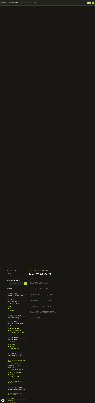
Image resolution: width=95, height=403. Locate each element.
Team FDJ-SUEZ (11, 346)
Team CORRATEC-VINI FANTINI (14, 315)
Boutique (30, 2)
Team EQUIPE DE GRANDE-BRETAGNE (16, 332)
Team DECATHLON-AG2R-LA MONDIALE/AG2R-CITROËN (14, 318)
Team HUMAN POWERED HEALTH (15, 353)
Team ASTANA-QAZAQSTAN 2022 (43, 306)
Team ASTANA (36, 318)
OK (25, 283)
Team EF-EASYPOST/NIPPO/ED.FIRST (16, 323)
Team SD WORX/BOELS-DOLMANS (15, 387)
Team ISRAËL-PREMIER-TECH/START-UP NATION (17, 361)
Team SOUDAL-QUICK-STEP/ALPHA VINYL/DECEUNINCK (15, 394)
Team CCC (10, 308)
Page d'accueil (23, 2)
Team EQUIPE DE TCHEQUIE (14, 339)
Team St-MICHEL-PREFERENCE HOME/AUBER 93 (14, 397)
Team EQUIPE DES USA (13, 337)
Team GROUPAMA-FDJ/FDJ (14, 351)
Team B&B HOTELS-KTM (13, 301)
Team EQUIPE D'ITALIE (12, 341)
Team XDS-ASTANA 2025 (39, 289)
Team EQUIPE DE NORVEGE (13, 335)
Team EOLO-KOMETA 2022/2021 (15, 330)
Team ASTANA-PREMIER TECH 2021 (44, 312)
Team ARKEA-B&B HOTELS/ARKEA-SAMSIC (15, 296)
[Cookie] (3, 400)
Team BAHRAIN (11, 299)
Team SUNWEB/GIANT (12, 400)
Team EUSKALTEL (11, 344)
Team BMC (10, 306)
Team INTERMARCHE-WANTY (14, 358)
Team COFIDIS (11, 313)
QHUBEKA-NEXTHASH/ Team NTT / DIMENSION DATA (15, 382)
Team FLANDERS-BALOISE (13, 348)
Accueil (30, 270)
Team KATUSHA (11, 367)
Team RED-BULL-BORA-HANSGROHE (16, 385)
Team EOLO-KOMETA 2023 (13, 328)
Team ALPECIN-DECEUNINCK (14, 291)
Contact (9, 273)
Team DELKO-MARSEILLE (13, 321)
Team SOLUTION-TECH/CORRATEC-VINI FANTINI (16, 390)
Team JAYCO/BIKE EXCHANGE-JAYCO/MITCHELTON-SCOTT (14, 364)
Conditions (10, 275)
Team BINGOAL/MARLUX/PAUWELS (15, 303)
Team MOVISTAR (11, 374)
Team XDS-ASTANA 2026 (39, 283)
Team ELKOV (10, 325)
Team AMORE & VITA (12, 293)
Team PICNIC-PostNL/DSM (13, 376)
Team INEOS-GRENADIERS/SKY (14, 355)
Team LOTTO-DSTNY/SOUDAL (14, 372)
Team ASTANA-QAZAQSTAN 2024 (43, 295)
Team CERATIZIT (11, 310)
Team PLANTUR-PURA (13, 379)
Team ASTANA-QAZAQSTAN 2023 (43, 300)
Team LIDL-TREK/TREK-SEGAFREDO (15, 369)
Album (35, 2)
